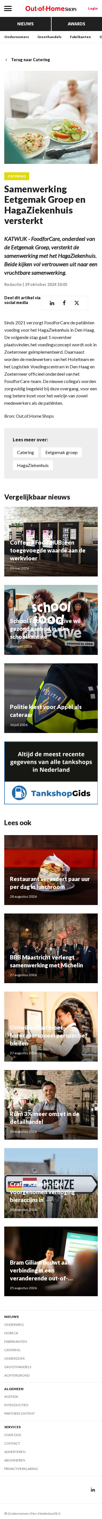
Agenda (11, 1396)
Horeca (11, 1333)
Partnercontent (19, 1413)
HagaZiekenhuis (33, 465)
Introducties (16, 1405)
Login (93, 8)
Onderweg (14, 1324)
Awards (76, 23)
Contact (12, 1443)
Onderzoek (14, 1358)
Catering (17, 176)
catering (25, 452)
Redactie (13, 284)
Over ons (12, 1435)
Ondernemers (16, 37)
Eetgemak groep (61, 452)
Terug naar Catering (30, 59)
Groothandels (49, 37)
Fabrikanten (80, 37)
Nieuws (25, 23)
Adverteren (15, 1452)
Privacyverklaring (21, 1469)
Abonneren (14, 1460)
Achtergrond (16, 1375)
